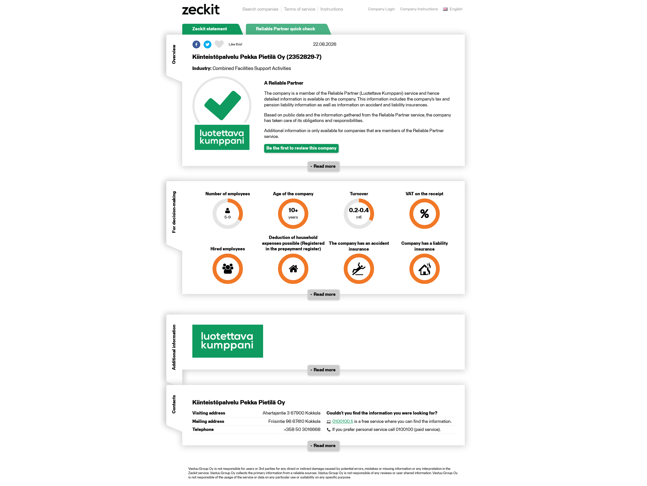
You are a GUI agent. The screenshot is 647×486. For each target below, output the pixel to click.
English (456, 9)
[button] (196, 44)
